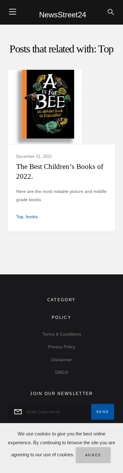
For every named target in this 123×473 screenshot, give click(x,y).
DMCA (61, 372)
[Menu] (12, 11)
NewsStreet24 (62, 14)
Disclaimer (61, 359)
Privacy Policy (61, 346)
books (32, 216)
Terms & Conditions (61, 334)
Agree (93, 455)
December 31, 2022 (34, 156)
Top (19, 216)
